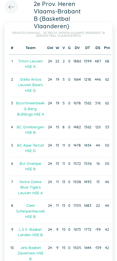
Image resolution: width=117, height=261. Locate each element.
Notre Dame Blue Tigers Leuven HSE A (30, 187)
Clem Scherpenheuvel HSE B (30, 211)
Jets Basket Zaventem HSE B (30, 253)
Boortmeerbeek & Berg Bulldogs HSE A (30, 108)
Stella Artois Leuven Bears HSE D (30, 85)
